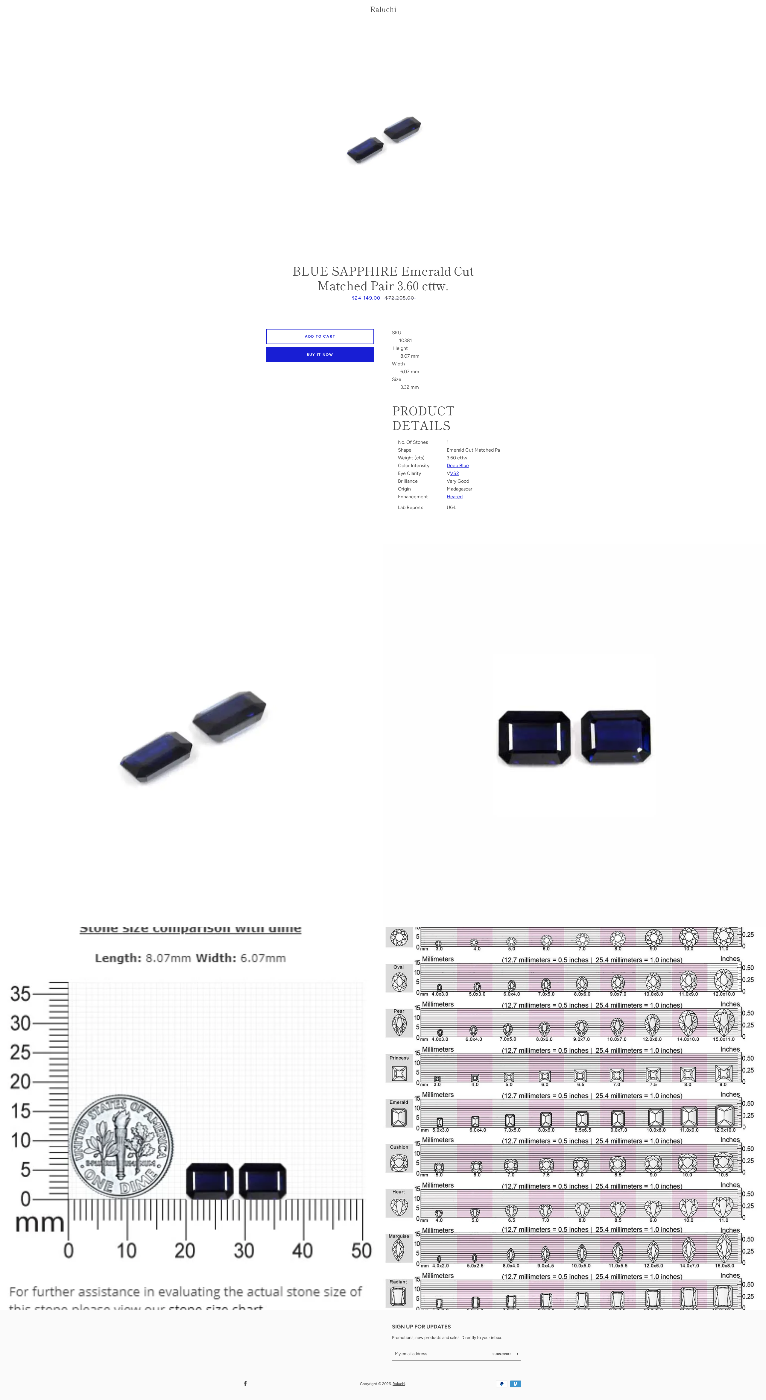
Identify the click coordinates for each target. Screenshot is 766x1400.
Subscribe (503, 1354)
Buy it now (320, 355)
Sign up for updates (421, 1326)
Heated (455, 496)
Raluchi (383, 9)
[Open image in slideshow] (383, 139)
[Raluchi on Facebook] (245, 1383)
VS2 (454, 473)
